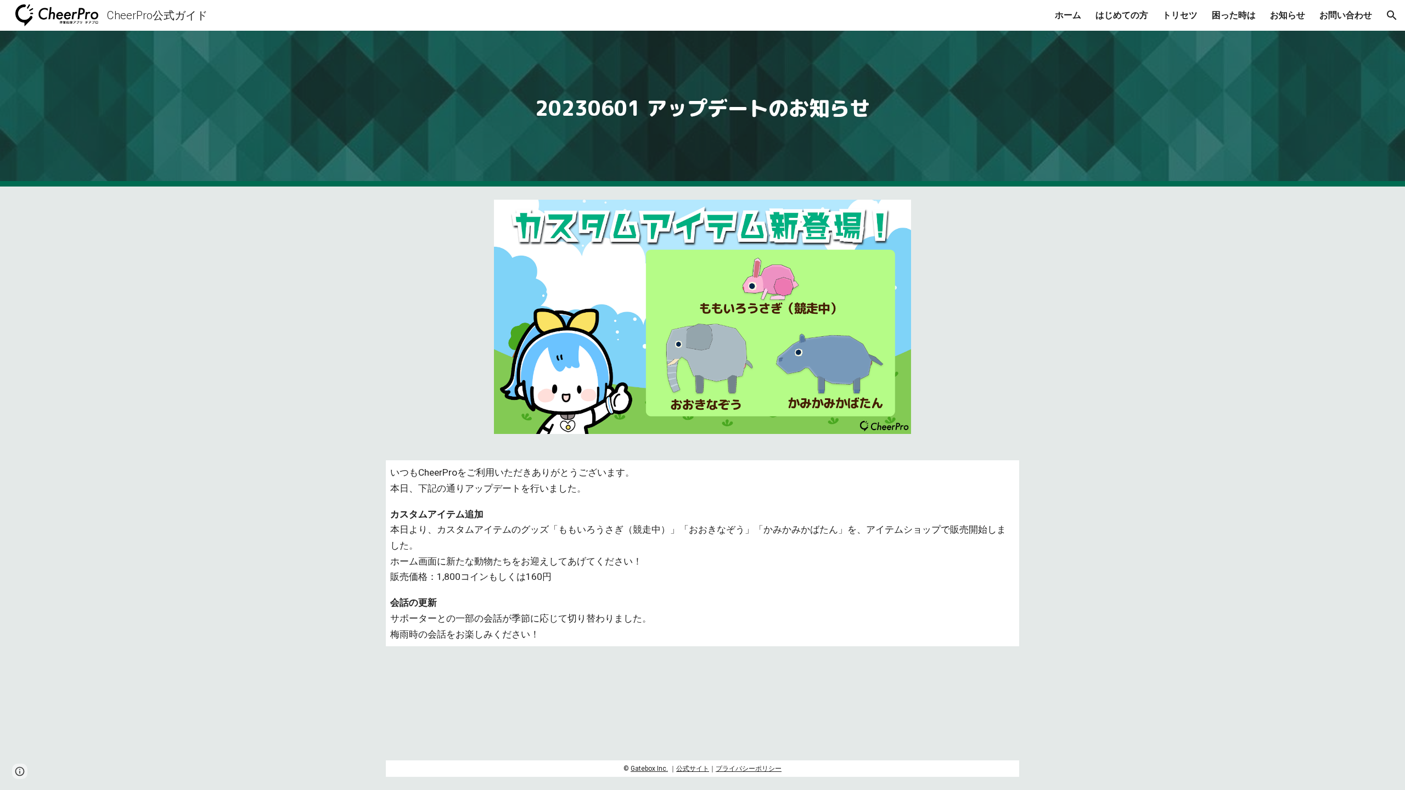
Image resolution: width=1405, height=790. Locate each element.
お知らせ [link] (1287, 15)
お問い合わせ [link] (1345, 15)
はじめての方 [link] (1121, 15)
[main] (702, 108)
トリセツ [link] (1180, 15)
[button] (1392, 15)
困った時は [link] (1234, 15)
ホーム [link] (1068, 15)
